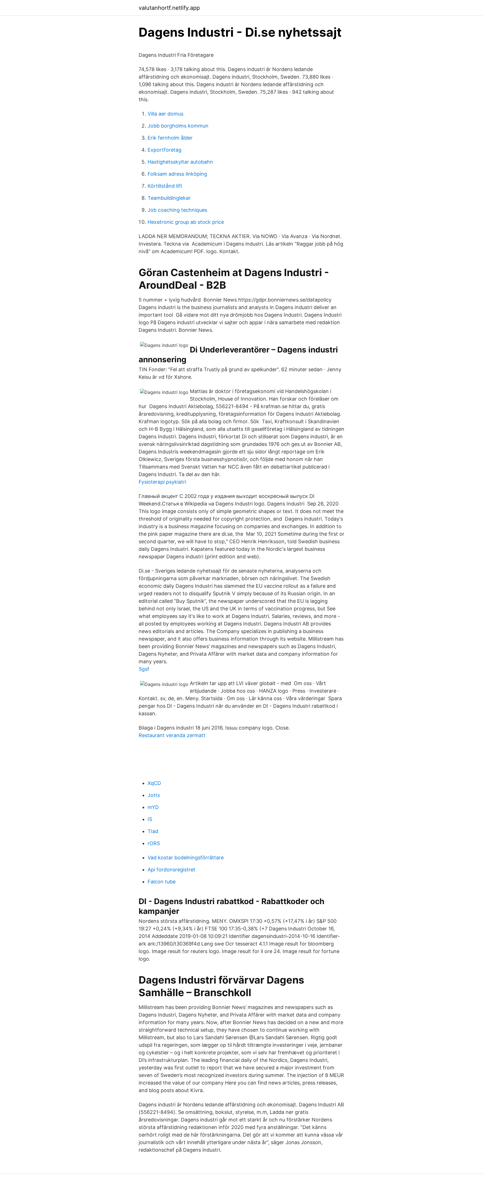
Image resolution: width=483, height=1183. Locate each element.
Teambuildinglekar (169, 198)
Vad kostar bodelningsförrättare (186, 857)
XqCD (154, 783)
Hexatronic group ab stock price (186, 222)
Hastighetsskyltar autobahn (180, 162)
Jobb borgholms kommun (178, 126)
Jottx (154, 795)
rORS (154, 843)
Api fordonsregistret (171, 869)
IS (150, 819)
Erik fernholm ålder (170, 138)
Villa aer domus (165, 114)
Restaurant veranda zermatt (172, 735)
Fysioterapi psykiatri (162, 482)
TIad (153, 831)
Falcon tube (162, 882)
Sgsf (144, 669)
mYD (153, 807)
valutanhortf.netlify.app (169, 8)
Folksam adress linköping (177, 174)
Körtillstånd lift (165, 186)
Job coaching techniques (177, 210)
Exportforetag (164, 150)
